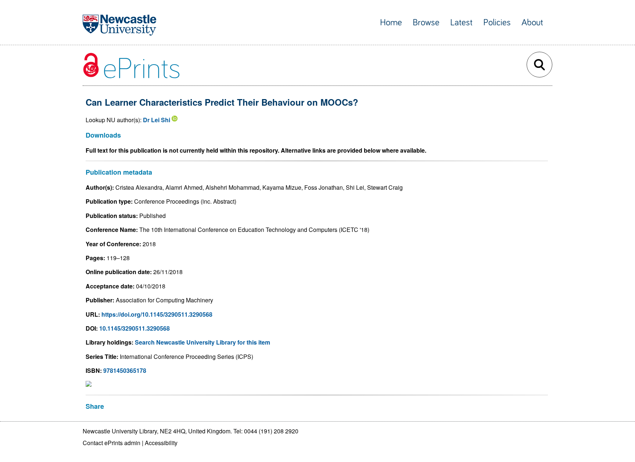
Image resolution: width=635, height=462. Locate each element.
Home (391, 22)
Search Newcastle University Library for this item (202, 342)
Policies (497, 22)
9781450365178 (124, 370)
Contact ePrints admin (111, 443)
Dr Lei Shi (156, 120)
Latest (461, 22)
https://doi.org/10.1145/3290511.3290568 (156, 314)
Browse (426, 22)
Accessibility (161, 443)
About (532, 22)
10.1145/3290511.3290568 (134, 328)
